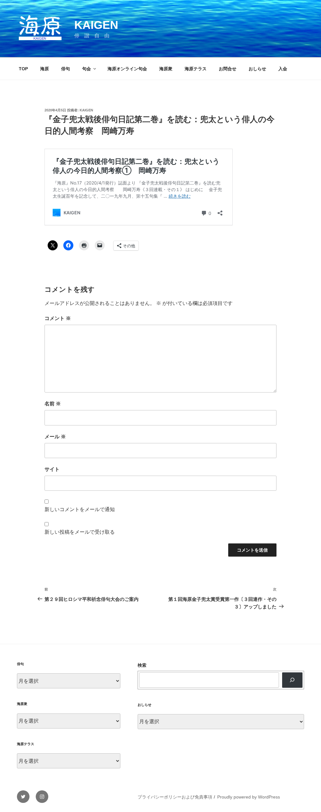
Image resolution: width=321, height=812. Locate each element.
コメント (58, 318)
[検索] (292, 679)
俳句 (65, 68)
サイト (52, 469)
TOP (23, 68)
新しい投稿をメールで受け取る (80, 532)
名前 (53, 403)
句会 (86, 68)
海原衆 (165, 68)
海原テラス (196, 68)
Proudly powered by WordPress (248, 796)
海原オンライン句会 (127, 68)
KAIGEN (96, 25)
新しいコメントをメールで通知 (80, 509)
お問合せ (227, 68)
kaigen (86, 110)
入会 (282, 68)
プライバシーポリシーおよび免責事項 (175, 796)
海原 (44, 68)
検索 (142, 665)
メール (55, 436)
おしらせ (257, 68)
